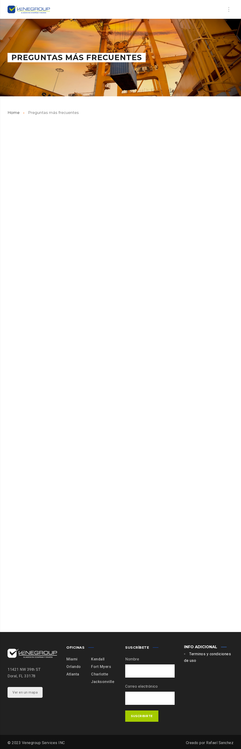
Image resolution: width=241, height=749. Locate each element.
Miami (72, 659)
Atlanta (72, 674)
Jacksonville (102, 681)
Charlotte (99, 674)
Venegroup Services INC (43, 743)
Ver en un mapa (25, 692)
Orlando (73, 666)
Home (14, 112)
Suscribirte (142, 716)
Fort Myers (101, 666)
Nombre (132, 659)
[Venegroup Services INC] (29, 9)
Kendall (98, 659)
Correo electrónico (141, 686)
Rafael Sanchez (219, 743)
